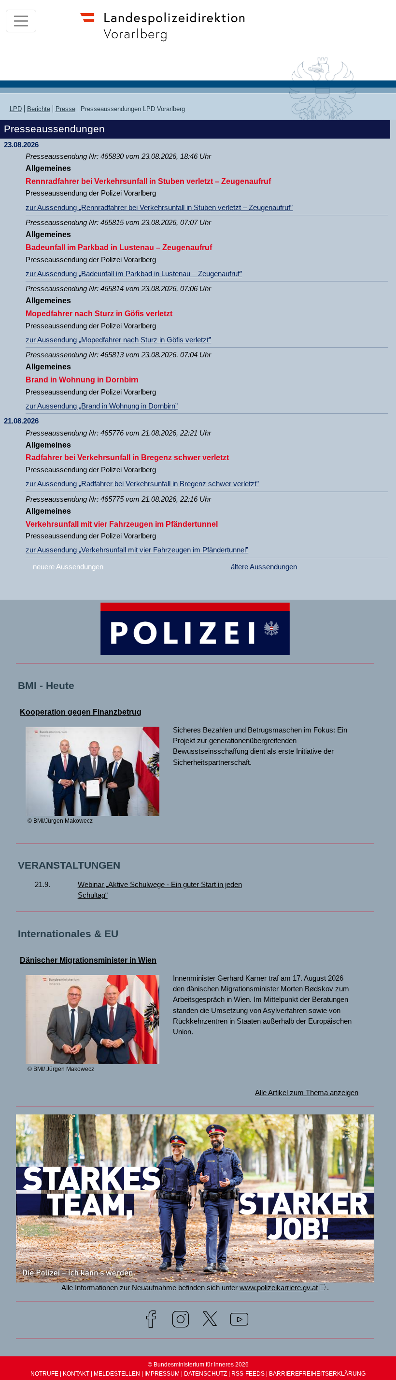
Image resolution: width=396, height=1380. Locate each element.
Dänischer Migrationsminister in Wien (88, 960)
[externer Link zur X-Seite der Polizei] (210, 1321)
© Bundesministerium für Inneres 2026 (198, 1364)
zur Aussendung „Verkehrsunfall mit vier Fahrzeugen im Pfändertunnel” (137, 550)
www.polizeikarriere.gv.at (279, 1288)
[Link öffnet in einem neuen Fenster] (195, 1278)
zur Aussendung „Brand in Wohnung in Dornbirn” (102, 406)
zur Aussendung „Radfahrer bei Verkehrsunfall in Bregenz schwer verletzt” (142, 484)
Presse (65, 109)
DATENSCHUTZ (205, 1373)
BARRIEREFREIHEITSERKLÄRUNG (317, 1373)
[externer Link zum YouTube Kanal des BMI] (239, 1321)
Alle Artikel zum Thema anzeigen (306, 1093)
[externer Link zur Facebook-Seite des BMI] (151, 1321)
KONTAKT (76, 1373)
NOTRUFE (44, 1373)
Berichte (38, 109)
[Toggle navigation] (21, 21)
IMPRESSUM (162, 1373)
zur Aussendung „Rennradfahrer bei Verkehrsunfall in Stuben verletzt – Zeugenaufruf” (159, 207)
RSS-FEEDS (248, 1373)
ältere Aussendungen (264, 567)
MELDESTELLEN (117, 1373)
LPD (16, 109)
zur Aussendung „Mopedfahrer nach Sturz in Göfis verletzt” (118, 340)
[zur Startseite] (167, 40)
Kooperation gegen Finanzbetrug (80, 711)
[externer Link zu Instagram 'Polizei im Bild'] (180, 1321)
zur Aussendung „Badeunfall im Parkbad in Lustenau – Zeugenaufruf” (134, 274)
